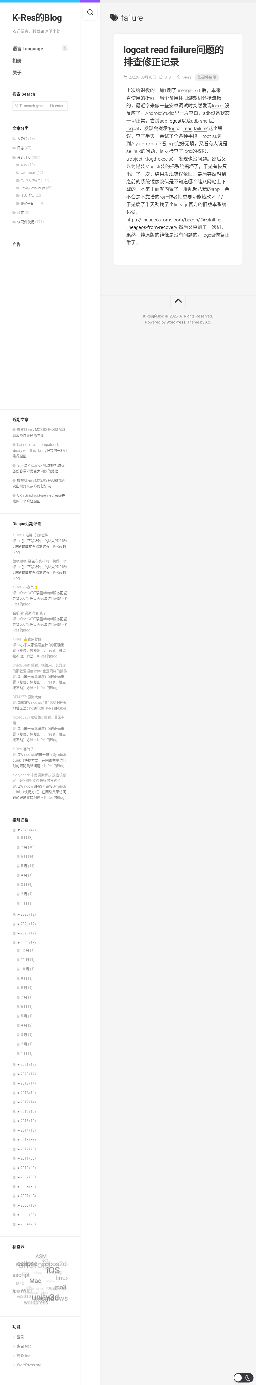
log (129, 128)
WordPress (175, 322)
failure (200, 128)
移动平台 (27, 203)
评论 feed (24, 1356)
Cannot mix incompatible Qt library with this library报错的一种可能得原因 (40, 450)
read (187, 128)
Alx (207, 322)
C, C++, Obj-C (30, 180)
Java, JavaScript (33, 188)
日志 (20, 148)
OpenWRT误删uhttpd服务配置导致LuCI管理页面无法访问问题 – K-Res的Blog (39, 598)
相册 (17, 60)
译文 (20, 212)
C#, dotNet (28, 173)
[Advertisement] (40, 327)
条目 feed (24, 1346)
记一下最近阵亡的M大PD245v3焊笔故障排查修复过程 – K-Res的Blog (39, 546)
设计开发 (24, 157)
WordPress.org (29, 1365)
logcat (218, 106)
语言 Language (27, 48)
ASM (24, 165)
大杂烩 (22, 139)
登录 (20, 1337)
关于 (17, 72)
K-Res (187, 77)
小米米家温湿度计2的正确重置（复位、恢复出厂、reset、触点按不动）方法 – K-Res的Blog (39, 650)
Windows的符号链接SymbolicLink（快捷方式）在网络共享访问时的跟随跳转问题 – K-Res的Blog (39, 760)
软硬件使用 (25, 222)
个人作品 (27, 195)
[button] (244, 1377)
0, (167, 77)
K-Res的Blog (37, 18)
